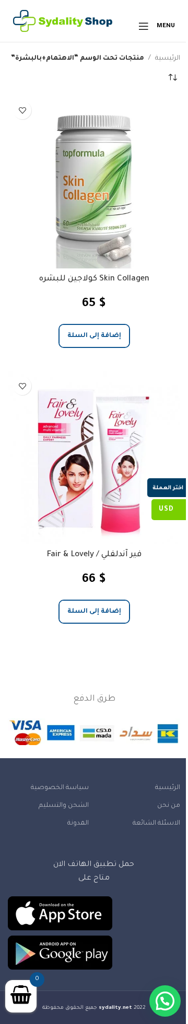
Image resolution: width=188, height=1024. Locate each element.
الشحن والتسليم (64, 805)
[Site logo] (62, 26)
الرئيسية (167, 58)
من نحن (168, 805)
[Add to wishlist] (22, 110)
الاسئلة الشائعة (156, 823)
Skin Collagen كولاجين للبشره (94, 279)
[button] (94, 336)
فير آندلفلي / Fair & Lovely (94, 554)
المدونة (78, 823)
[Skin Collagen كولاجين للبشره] (94, 182)
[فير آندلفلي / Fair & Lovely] (94, 458)
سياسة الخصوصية (60, 788)
